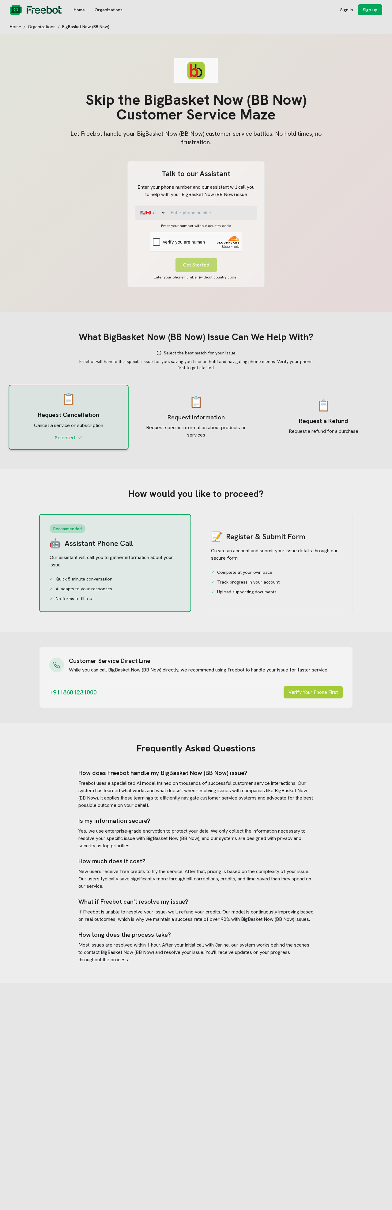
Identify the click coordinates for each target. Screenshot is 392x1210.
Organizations (109, 10)
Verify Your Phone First (313, 692)
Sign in (346, 10)
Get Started (196, 265)
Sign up (370, 10)
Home (79, 10)
